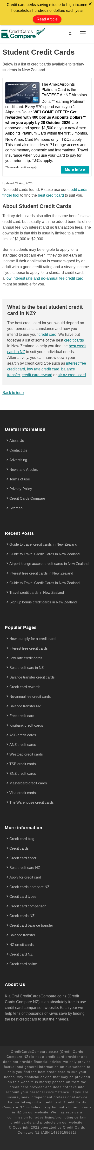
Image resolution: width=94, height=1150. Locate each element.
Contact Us (18, 450)
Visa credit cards (22, 793)
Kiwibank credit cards (26, 725)
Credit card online (23, 964)
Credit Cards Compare (27, 498)
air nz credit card (72, 375)
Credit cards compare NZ (29, 887)
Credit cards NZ (21, 916)
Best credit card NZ (24, 868)
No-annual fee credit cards (30, 696)
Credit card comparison (27, 906)
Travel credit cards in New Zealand (36, 592)
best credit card (51, 195)
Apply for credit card (25, 877)
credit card (47, 334)
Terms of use (19, 479)
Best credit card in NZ (26, 667)
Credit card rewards (24, 687)
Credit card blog (21, 839)
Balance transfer (22, 935)
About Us (16, 441)
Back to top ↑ (13, 393)
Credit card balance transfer (31, 925)
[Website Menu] (83, 33)
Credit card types (22, 896)
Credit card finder (22, 858)
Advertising (18, 460)
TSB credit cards (22, 764)
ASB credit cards (22, 735)
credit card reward (37, 375)
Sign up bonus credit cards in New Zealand (43, 602)
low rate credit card (43, 369)
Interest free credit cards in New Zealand (41, 573)
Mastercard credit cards (28, 783)
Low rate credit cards (25, 658)
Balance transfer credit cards (32, 677)
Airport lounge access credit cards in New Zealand (48, 564)
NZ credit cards (21, 945)
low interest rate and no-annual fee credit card (44, 278)
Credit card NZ (21, 954)
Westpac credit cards (26, 754)
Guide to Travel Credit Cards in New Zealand (44, 554)
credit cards (74, 340)
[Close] (90, 4)
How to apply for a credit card (32, 639)
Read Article (47, 19)
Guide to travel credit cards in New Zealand (43, 544)
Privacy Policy (20, 489)
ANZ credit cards (22, 745)
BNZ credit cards (22, 773)
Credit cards (19, 848)
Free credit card (21, 716)
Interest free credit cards (28, 648)
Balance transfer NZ (25, 706)
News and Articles (23, 469)
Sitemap (15, 508)
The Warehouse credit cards (31, 802)
